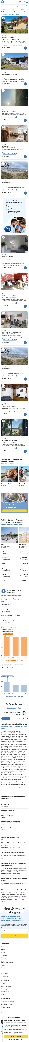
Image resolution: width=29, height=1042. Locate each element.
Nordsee (3, 946)
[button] (27, 2)
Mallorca (3, 952)
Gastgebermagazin (6, 1004)
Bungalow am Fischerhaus (16, 871)
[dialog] (16, 1030)
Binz (26, 749)
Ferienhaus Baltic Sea (6, 873)
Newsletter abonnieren (14, 936)
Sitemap (3, 958)
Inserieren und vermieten (8, 1001)
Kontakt (3, 994)
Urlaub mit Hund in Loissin (12, 736)
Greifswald (21, 767)
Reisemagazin (5, 989)
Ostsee (3, 949)
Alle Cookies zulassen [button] (15, 1036)
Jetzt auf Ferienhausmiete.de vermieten (15, 510)
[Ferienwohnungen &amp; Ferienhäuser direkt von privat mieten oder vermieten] (2, 2)
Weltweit (4, 955)
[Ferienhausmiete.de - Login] (24, 2)
